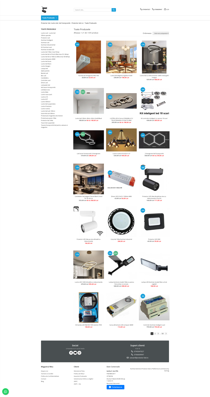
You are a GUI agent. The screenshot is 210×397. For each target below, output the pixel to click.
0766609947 (139, 354)
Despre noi (44, 371)
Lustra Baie (44, 92)
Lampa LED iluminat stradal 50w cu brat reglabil (154, 283)
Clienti (76, 367)
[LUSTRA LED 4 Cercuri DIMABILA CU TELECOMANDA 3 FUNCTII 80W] (121, 100)
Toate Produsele (48, 18)
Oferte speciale (46, 35)
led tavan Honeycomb (48, 87)
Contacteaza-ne (117, 387)
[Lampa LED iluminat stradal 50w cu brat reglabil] (154, 264)
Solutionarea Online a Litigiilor (83, 379)
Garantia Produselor (80, 376)
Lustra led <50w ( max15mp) (50, 52)
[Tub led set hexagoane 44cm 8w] (88, 57)
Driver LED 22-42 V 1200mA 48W (121, 196)
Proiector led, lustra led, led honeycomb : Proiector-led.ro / (62, 23)
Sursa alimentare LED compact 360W (121, 325)
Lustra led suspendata (48, 104)
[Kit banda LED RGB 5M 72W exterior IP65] (88, 307)
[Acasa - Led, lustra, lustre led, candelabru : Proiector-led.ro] (52, 10)
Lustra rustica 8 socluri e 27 (121, 154)
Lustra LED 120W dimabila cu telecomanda (88, 282)
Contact (43, 379)
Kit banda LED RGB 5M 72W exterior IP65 (88, 325)
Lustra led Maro (46, 64)
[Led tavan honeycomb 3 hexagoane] (88, 139)
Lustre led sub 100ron (48, 111)
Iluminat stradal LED (47, 50)
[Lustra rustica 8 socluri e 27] (121, 139)
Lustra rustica (45, 109)
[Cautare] (114, 10)
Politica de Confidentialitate (50, 376)
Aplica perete (45, 71)
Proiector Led (45, 38)
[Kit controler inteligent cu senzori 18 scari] (154, 101)
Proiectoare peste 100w (48, 118)
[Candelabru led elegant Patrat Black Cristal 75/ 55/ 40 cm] (88, 179)
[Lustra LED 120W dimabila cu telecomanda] (88, 264)
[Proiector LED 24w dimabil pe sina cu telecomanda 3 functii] (154, 179)
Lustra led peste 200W (48, 59)
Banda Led (44, 73)
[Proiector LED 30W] (154, 221)
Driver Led (44, 83)
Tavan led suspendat (47, 123)
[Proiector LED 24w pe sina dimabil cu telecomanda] (88, 221)
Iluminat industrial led (48, 45)
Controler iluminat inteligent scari (154, 325)
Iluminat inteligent (47, 40)
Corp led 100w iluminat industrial (121, 239)
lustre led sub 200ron (48, 113)
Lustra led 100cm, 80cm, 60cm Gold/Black (88, 118)
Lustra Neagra (45, 66)
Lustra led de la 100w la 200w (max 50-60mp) (55, 57)
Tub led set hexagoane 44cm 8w (88, 75)
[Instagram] (79, 353)
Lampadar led (45, 85)
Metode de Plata (79, 371)
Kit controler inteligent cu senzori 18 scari (154, 118)
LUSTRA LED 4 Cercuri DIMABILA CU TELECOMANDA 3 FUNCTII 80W (121, 119)
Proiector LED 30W (154, 239)
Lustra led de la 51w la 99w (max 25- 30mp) (55, 54)
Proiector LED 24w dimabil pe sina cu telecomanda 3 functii (154, 197)
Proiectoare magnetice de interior (52, 116)
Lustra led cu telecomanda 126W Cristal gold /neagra (154, 76)
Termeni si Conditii (47, 374)
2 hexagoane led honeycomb (154, 154)
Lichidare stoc (45, 90)
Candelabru (45, 78)
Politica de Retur (79, 374)
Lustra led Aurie (46, 61)
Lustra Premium (46, 106)
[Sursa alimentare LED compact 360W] (121, 307)
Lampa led (44, 68)
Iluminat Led (45, 43)
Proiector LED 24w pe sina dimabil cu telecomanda (88, 240)
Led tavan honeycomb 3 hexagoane (88, 154)
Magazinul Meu (47, 367)
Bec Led (43, 76)
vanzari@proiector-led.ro (138, 358)
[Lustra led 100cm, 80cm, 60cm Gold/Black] (88, 101)
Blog (42, 381)
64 (163, 333)
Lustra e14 (44, 97)
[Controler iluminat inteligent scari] (154, 307)
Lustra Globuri (45, 102)
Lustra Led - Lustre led (48, 33)
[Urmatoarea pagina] (165, 333)
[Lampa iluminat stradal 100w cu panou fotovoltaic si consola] (121, 264)
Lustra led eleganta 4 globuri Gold (121, 75)
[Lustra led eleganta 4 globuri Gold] (121, 57)
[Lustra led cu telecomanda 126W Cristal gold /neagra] (154, 57)
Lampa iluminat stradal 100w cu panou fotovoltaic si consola (121, 283)
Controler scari (46, 80)
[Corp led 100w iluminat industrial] (121, 221)
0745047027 (139, 351)
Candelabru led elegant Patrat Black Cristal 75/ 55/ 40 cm (88, 197)
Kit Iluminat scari (46, 47)
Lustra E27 (44, 99)
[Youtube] (75, 353)
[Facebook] (71, 353)
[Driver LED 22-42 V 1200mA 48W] (121, 179)
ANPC (76, 381)
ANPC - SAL (77, 384)
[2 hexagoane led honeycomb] (154, 139)
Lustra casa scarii (46, 94)
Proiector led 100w (47, 120)
